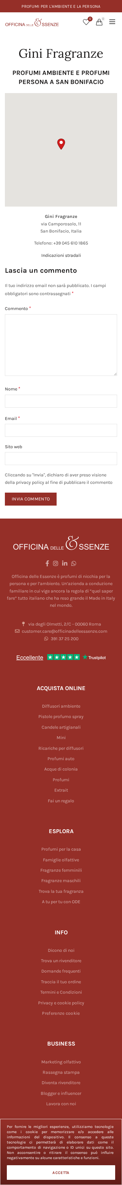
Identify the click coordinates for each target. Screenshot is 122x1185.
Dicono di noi (61, 950)
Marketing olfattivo (61, 1062)
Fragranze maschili (61, 880)
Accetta (60, 1172)
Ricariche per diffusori (61, 748)
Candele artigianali (61, 727)
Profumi (61, 780)
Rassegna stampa (61, 1072)
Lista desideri (90, 19)
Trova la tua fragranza (61, 891)
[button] (61, 144)
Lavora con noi (61, 1104)
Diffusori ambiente (61, 706)
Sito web (13, 446)
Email (12, 418)
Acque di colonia (61, 769)
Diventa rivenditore (61, 1082)
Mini (61, 737)
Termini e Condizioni (61, 992)
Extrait (61, 790)
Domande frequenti (61, 971)
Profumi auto (61, 758)
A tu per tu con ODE (61, 901)
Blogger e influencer (61, 1093)
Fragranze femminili (61, 870)
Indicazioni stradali (61, 255)
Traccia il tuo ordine (61, 982)
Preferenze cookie (61, 1013)
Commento (18, 308)
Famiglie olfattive (61, 860)
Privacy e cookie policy (61, 1003)
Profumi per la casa (61, 849)
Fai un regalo (61, 801)
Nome (12, 389)
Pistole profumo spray (61, 716)
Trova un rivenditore (61, 961)
